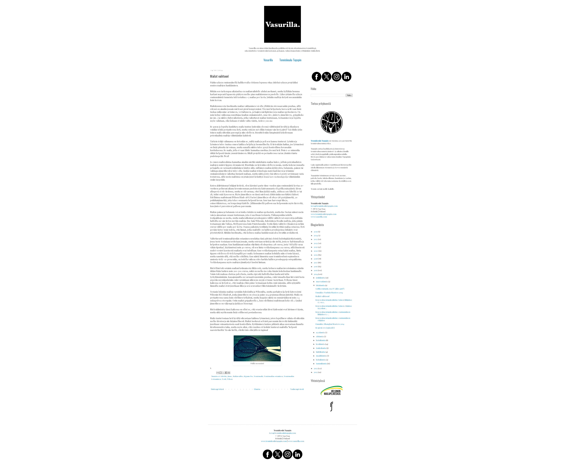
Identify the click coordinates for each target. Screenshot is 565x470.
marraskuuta (322, 281)
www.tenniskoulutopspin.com (323, 214)
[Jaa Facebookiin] (226, 372)
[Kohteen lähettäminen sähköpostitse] (217, 372)
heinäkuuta (321, 340)
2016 (316, 266)
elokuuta (320, 336)
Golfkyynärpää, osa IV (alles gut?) (329, 288)
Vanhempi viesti (297, 389)
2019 (316, 255)
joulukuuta (320, 277)
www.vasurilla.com (319, 216)
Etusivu (257, 389)
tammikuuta (321, 363)
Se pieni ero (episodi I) (325, 327)
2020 (316, 251)
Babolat (224, 376)
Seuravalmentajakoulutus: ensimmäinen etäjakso (332, 319)
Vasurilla (268, 60)
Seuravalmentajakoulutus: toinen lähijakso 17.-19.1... (333, 301)
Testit (224, 379)
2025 (316, 231)
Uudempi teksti (217, 389)
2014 (316, 274)
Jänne (229, 376)
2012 (316, 372)
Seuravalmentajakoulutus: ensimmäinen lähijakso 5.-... (332, 313)
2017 (316, 262)
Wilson (230, 379)
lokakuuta (320, 285)
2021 (316, 247)
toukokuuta (321, 348)
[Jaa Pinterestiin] (228, 372)
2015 (316, 270)
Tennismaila (258, 376)
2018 (316, 258)
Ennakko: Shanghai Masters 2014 (329, 324)
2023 (316, 239)
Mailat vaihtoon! (322, 296)
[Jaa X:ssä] (223, 372)
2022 (316, 243)
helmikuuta (321, 359)
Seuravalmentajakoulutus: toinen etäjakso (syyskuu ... (333, 307)
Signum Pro (248, 376)
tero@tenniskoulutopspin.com (324, 206)
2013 (316, 368)
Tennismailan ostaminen (273, 376)
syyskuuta (320, 332)
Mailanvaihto (238, 376)
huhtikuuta (321, 352)
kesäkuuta (320, 344)
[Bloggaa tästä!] (220, 372)
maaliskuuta (321, 355)
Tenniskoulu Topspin (290, 60)
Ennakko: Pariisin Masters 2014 (329, 292)
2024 (316, 235)
